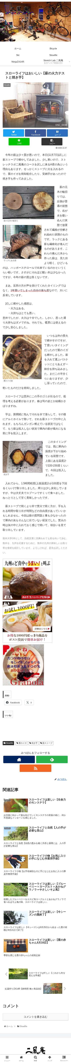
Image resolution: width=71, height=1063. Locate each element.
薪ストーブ (47, 743)
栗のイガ (22, 743)
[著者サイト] (19, 759)
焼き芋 (34, 743)
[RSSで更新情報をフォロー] (35, 768)
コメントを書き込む (35, 1016)
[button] (64, 579)
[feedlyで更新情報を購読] (52, 759)
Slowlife (9, 743)
